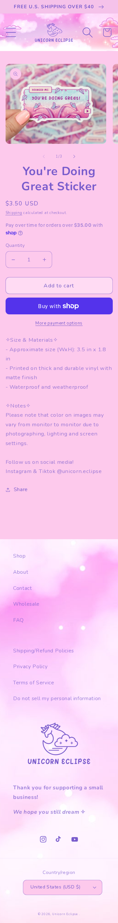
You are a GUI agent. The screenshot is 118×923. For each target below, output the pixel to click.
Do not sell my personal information (57, 698)
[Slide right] (74, 156)
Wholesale (26, 603)
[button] (10, 32)
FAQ (18, 620)
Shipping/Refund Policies (43, 650)
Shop (19, 555)
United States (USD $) (55, 887)
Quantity (15, 245)
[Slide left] (44, 156)
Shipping (14, 212)
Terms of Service (33, 682)
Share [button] (21, 489)
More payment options (59, 323)
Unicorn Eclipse (65, 914)
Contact (22, 588)
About (20, 571)
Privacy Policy (30, 666)
